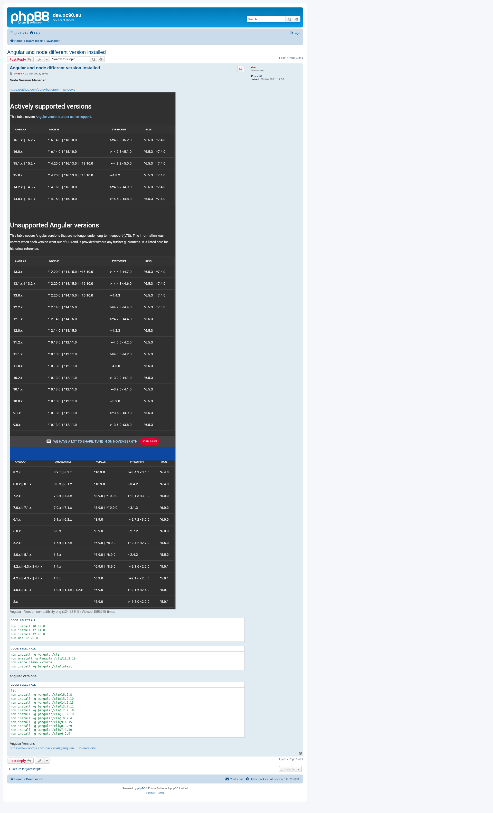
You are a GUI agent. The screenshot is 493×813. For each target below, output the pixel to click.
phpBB (141, 788)
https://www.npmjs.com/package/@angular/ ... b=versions (53, 748)
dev (253, 67)
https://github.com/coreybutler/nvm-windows (42, 89)
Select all (28, 620)
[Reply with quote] (240, 69)
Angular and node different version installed (56, 52)
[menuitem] (35, 33)
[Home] (30, 16)
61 (260, 76)
